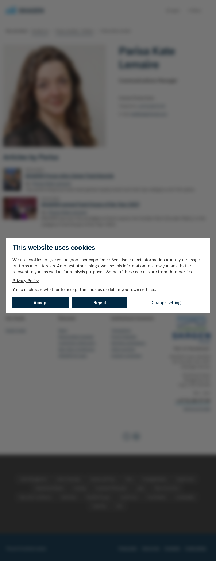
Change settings (167, 302)
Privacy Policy (25, 281)
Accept (41, 302)
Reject (99, 302)
